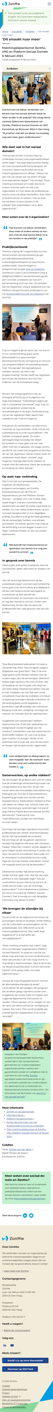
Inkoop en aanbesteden (14, 1407)
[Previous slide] (8, 1045)
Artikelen (30, 31)
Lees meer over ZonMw (16, 1271)
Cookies (6, 1386)
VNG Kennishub (15, 1115)
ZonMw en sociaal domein (20, 1111)
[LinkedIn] (4, 1345)
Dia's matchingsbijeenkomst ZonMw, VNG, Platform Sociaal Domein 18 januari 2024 (28, 1133)
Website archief (10, 1396)
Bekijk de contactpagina (17, 1330)
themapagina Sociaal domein (29, 1198)
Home (5, 31)
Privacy (5, 1393)
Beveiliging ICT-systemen (14, 1403)
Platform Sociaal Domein (20, 1118)
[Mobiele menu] (49, 4)
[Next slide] (15, 1045)
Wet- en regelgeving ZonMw (16, 1400)
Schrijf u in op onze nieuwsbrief (25, 1360)
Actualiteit (17, 31)
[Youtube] (12, 1345)
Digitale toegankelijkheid (14, 1389)
